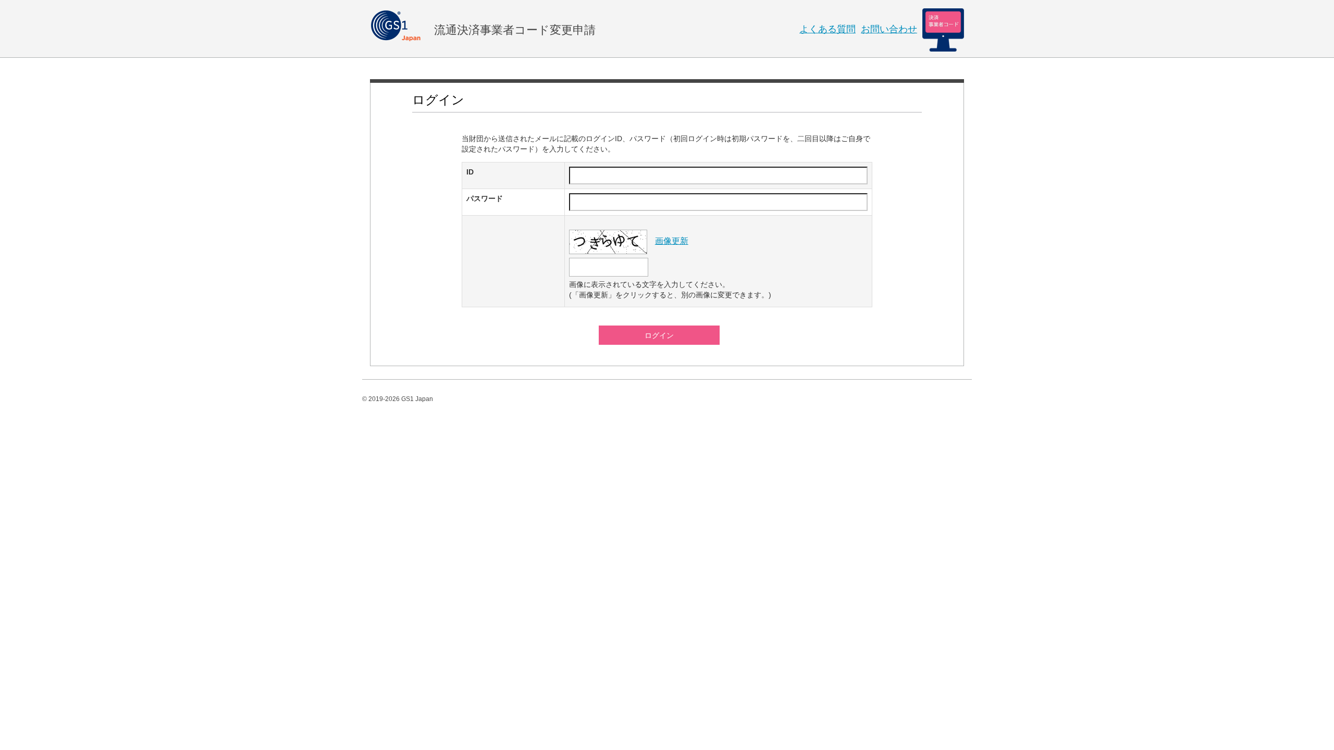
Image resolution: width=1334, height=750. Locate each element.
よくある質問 (827, 29)
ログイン (659, 335)
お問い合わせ (889, 29)
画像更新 (671, 240)
